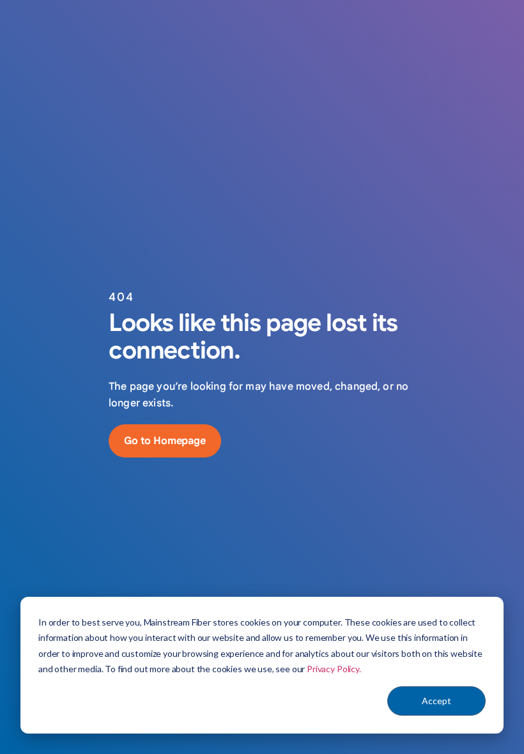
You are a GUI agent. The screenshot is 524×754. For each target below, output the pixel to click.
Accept (436, 700)
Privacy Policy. (334, 668)
